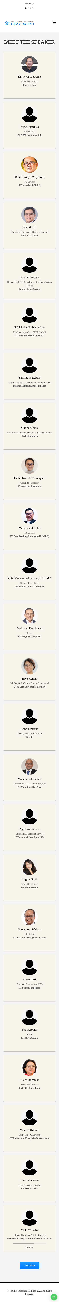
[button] (29, 1265)
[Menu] (53, 22)
